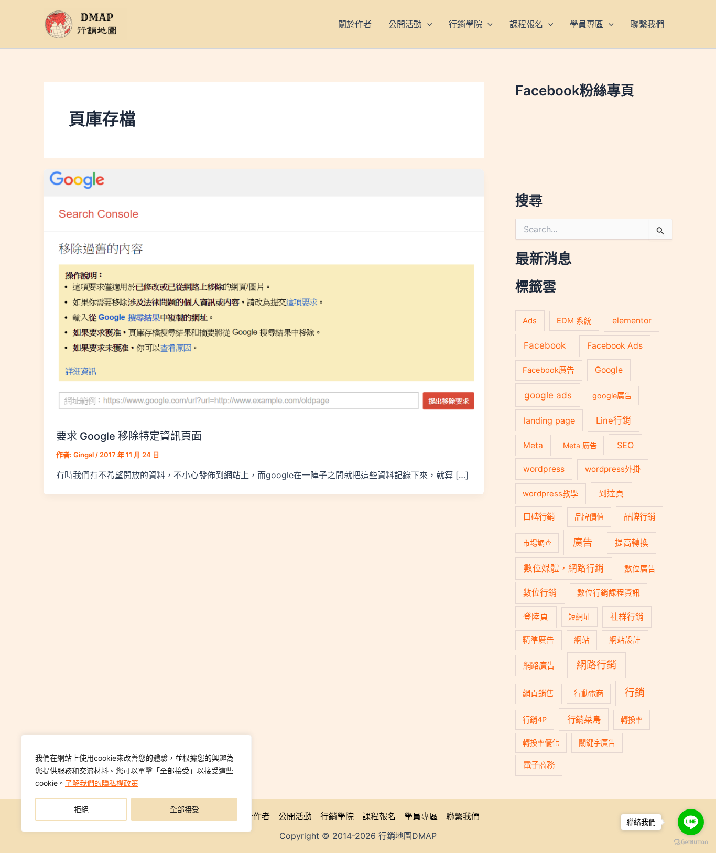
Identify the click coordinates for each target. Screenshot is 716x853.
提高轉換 (631, 543)
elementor (632, 321)
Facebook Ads (615, 346)
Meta (533, 445)
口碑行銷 (539, 517)
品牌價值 (589, 516)
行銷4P (535, 719)
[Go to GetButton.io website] (691, 842)
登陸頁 (535, 617)
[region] (136, 783)
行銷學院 (337, 816)
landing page (549, 420)
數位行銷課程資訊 (608, 593)
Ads (530, 321)
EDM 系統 (574, 321)
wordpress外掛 (613, 469)
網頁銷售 (538, 693)
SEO (625, 445)
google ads (548, 395)
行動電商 (588, 693)
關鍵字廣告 (597, 742)
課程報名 (379, 816)
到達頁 (611, 493)
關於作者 (253, 816)
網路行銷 (596, 665)
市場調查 (537, 542)
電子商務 (539, 765)
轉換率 (632, 719)
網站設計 (625, 640)
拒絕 (81, 809)
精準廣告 (538, 640)
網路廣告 (539, 666)
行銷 (635, 693)
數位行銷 (540, 593)
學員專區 (421, 816)
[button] (427, 24)
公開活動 (295, 816)
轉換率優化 (541, 742)
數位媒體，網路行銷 (564, 568)
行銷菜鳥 (584, 719)
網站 (582, 640)
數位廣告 (640, 569)
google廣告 (612, 395)
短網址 (579, 616)
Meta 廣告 (580, 445)
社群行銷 (627, 617)
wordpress (544, 469)
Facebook (545, 345)
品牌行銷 (639, 517)
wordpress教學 (550, 494)
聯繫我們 (463, 816)
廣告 (583, 542)
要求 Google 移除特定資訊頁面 (129, 436)
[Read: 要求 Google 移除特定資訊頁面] (264, 292)
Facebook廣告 (548, 370)
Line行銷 (613, 420)
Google (609, 370)
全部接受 (184, 809)
